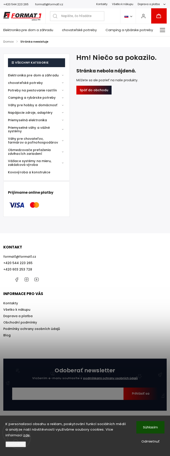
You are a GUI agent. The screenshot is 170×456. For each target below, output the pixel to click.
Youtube (36, 279)
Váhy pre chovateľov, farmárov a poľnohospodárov (33, 140)
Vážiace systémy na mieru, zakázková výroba (30, 163)
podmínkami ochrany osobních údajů (110, 378)
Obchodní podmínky (20, 322)
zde (26, 435)
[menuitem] (30, 30)
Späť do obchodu (94, 90)
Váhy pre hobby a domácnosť (33, 105)
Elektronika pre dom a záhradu (33, 75)
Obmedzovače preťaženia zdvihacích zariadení (29, 152)
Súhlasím (150, 427)
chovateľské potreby (25, 83)
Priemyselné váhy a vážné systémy (29, 129)
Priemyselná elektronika (27, 120)
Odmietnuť (150, 441)
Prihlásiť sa (140, 393)
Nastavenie (15, 444)
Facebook (16, 279)
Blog (7, 335)
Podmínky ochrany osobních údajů (31, 329)
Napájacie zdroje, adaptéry (30, 112)
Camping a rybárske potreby (32, 97)
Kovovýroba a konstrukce (29, 172)
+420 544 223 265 (18, 263)
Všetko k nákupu (122, 4)
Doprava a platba (149, 4)
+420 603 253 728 (17, 269)
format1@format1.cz (19, 256)
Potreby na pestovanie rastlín (32, 90)
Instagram (26, 279)
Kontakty (102, 4)
